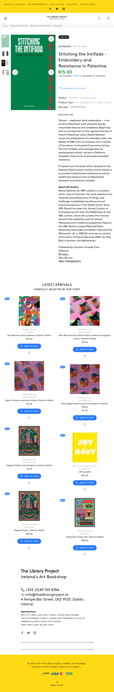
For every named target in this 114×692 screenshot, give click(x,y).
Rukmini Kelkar (29, 329)
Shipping (77, 76)
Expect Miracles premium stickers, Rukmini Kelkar (29, 400)
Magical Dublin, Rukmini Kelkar (29, 530)
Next (51, 72)
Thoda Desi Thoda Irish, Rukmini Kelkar (85, 537)
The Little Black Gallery (85, 466)
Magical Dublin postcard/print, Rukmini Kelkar (29, 465)
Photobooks (85, 469)
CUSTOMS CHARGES (87, 4)
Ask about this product (74, 88)
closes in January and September (56, 618)
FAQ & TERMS (72, 4)
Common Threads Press (82, 97)
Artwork (29, 332)
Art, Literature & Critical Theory (93, 102)
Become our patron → (70, 667)
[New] (29, 311)
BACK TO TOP (57, 685)
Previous (15, 72)
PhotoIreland (51, 667)
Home (5, 26)
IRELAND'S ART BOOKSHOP (14, 4)
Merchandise (85, 332)
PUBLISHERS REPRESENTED (37, 4)
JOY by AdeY (85, 472)
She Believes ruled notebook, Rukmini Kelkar (29, 335)
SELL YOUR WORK (57, 4)
